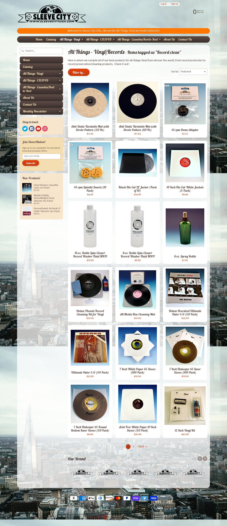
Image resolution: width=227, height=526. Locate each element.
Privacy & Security (94, 506)
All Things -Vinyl (72, 40)
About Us (169, 39)
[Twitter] (25, 128)
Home (39, 39)
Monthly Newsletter (43, 112)
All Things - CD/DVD (100, 40)
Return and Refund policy (66, 506)
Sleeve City (78, 514)
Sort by (174, 72)
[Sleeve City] (52, 14)
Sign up (174, 4)
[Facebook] (31, 128)
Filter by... (79, 72)
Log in (163, 4)
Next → (143, 446)
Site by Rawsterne (113, 517)
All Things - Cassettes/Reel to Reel (139, 40)
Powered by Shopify (113, 520)
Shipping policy (166, 506)
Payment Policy (145, 506)
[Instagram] (45, 128)
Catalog (51, 39)
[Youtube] (38, 128)
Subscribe (30, 163)
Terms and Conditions (120, 506)
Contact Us (185, 39)
